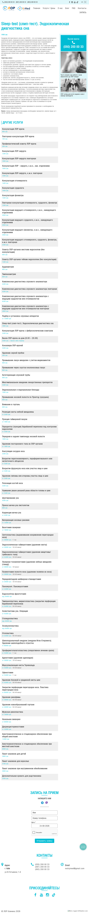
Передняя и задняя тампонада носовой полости (23, 436)
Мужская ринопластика (12, 712)
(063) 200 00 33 (32, 2)
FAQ (73, 8)
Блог (67, 8)
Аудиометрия (8, 267)
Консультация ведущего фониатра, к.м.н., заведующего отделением (27, 231)
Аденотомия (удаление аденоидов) (17, 657)
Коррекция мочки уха (11, 512)
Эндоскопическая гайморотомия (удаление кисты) (24, 544)
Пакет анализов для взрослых (15, 761)
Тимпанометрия (9, 274)
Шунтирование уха (10, 498)
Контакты (82, 8)
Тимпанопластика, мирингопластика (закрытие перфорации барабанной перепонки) (29, 602)
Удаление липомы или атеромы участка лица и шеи (25, 476)
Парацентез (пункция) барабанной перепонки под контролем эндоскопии (29, 427)
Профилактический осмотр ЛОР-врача (19, 143)
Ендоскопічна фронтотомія (14, 594)
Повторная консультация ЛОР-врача (18, 136)
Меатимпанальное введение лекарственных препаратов (27, 382)
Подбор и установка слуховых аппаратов (20, 316)
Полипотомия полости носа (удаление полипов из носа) (27, 571)
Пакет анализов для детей (14, 753)
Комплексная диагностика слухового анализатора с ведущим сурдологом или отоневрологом (25, 297)
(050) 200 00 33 (9, 2)
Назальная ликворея (11, 719)
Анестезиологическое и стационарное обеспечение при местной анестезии (27, 745)
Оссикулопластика (10, 626)
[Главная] (9, 8)
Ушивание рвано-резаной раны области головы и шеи (26, 490)
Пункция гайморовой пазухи (14, 419)
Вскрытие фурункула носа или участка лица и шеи (24, 468)
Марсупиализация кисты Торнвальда (18, 665)
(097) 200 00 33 (21, 2)
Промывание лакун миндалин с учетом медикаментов (26, 360)
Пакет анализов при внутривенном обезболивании (24, 768)
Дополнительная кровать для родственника (21, 776)
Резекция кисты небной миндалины (18, 412)
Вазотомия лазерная (11, 527)
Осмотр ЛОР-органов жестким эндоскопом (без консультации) (23, 250)
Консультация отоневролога (14, 180)
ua (82, 2)
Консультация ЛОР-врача (13, 129)
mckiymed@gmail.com (74, 868)
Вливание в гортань (11, 404)
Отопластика (8, 633)
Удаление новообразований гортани (18, 704)
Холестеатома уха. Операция (15, 611)
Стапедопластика (10, 618)
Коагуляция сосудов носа (13, 451)
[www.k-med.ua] (24, 8)
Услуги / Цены (49, 8)
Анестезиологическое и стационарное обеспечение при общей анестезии (27, 735)
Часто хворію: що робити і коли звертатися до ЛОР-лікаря (71, 76)
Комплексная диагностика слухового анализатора (24, 281)
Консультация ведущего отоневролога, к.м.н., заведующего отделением (29, 211)
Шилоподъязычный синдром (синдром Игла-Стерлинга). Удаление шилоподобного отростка (27, 641)
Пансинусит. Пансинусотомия (15, 586)
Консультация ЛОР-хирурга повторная (19, 158)
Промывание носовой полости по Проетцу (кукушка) (25, 397)
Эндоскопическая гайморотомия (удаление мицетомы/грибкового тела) (26, 553)
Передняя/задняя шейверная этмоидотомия (21, 579)
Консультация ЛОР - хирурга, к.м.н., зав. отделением (26, 166)
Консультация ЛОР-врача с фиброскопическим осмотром (27, 330)
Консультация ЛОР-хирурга (14, 151)
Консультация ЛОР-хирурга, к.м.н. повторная (22, 173)
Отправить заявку (44, 841)
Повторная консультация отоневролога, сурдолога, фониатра (29, 202)
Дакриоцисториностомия (13, 726)
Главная (36, 8)
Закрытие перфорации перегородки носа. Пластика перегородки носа (25, 688)
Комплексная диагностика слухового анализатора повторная (29, 289)
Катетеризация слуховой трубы (16, 375)
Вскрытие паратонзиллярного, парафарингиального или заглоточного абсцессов (27, 459)
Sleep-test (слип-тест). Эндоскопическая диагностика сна (28, 323)
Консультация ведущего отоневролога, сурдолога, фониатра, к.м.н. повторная (29, 240)
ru (85, 2)
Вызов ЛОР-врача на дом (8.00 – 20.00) (20, 338)
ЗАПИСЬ (82, 12)
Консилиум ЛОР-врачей (12, 345)
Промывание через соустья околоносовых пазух (23, 367)
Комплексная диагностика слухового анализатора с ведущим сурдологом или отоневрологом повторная (25, 307)
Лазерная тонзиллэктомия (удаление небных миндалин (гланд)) (26, 563)
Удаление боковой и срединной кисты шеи (21, 680)
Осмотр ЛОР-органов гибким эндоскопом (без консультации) (29, 259)
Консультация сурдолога (13, 188)
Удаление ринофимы (11, 697)
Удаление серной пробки (13, 353)
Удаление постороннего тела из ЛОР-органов (22, 444)
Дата (33, 822)
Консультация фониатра (13, 195)
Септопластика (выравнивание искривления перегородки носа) (27, 536)
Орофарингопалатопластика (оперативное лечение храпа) (28, 650)
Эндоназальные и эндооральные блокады (20, 389)
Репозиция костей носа (12, 483)
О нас (60, 8)
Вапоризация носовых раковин (15, 520)
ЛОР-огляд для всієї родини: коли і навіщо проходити (73, 95)
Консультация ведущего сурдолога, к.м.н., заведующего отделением (27, 221)
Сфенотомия (7, 672)
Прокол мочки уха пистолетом (15, 505)
